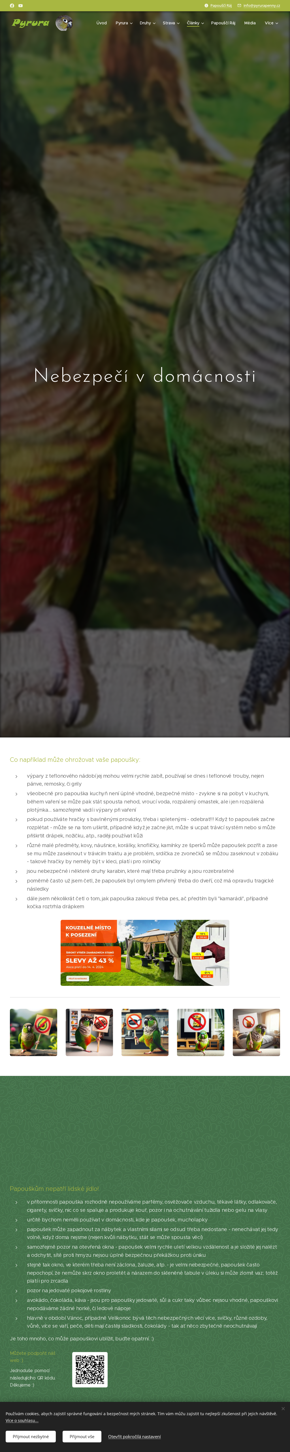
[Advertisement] (145, 1135)
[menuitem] (103, 23)
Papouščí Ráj (221, 5)
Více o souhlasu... (22, 1420)
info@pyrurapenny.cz (262, 5)
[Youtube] (20, 5)
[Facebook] (12, 5)
